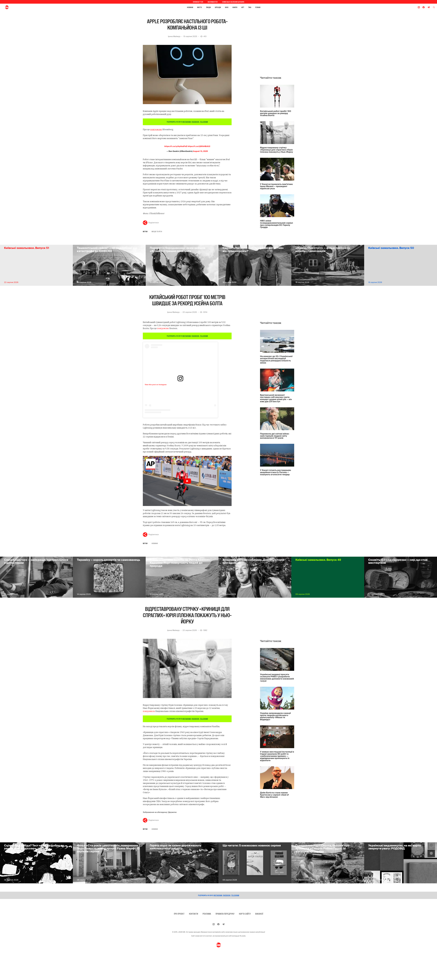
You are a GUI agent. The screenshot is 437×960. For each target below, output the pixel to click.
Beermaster (213, 2)
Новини (190, 7)
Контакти (193, 914)
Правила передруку (225, 914)
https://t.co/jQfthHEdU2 (199, 146)
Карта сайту (245, 914)
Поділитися (153, 222)
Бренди (218, 7)
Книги (234, 7)
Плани (257, 7)
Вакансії (259, 914)
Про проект (179, 914)
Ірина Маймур (174, 36)
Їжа (249, 7)
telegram (204, 122)
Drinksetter (198, 2)
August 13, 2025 (200, 151)
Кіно (226, 7)
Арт (242, 7)
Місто (199, 7)
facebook (195, 122)
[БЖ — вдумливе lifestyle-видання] (17, 7)
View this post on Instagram (155, 384)
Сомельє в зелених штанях (233, 2)
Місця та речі (157, 231)
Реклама (207, 914)
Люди (208, 7)
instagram (186, 122)
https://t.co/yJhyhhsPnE (175, 146)
